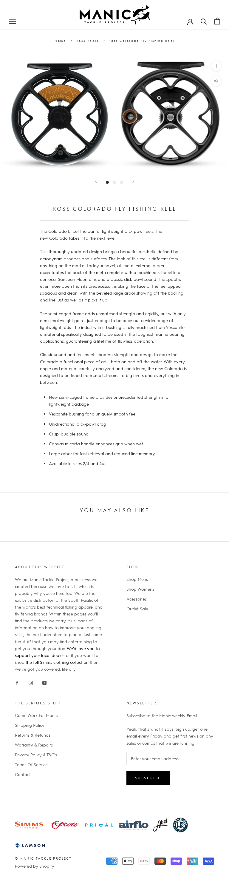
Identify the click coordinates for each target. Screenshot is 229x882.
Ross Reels (87, 40)
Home (60, 40)
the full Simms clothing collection (57, 662)
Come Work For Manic (36, 715)
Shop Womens (140, 589)
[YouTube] (44, 681)
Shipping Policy (29, 725)
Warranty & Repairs (34, 744)
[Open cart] (217, 21)
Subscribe (148, 777)
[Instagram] (31, 681)
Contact (23, 774)
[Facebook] (17, 681)
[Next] (133, 181)
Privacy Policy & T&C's (36, 754)
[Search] (204, 21)
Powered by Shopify (34, 866)
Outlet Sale (137, 608)
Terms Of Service (31, 764)
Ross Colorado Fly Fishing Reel (141, 40)
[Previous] (96, 181)
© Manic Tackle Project (43, 858)
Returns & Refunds (32, 735)
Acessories (136, 598)
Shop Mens (137, 579)
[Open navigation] (12, 21)
